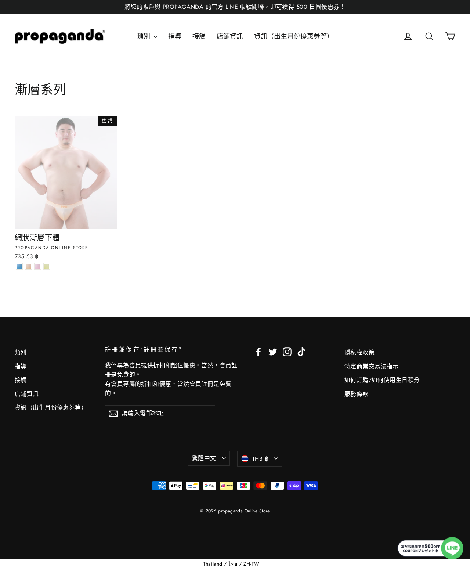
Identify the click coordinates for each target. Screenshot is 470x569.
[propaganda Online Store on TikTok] (301, 351)
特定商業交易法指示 (371, 366)
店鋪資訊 (230, 36)
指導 (174, 36)
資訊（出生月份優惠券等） (293, 36)
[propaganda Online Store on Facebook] (258, 351)
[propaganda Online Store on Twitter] (272, 351)
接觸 (199, 36)
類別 (144, 36)
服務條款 (356, 394)
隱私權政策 (359, 352)
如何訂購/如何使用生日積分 (382, 380)
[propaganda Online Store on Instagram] (287, 351)
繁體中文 (204, 458)
